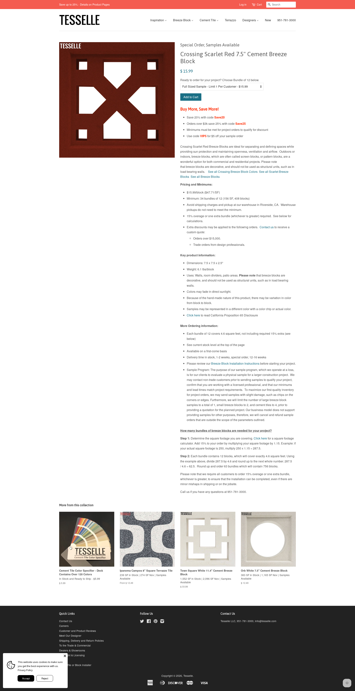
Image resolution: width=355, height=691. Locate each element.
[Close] (65, 656)
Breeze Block (182, 20)
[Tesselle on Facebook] (149, 622)
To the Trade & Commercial (75, 645)
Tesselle (188, 676)
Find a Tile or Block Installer (75, 665)
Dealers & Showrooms (72, 650)
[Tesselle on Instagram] (162, 622)
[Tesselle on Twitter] (142, 622)
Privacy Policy (25, 670)
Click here (193, 315)
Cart (259, 4)
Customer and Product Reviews (77, 631)
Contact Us (65, 621)
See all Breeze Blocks (205, 176)
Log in (242, 4)
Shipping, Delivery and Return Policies (81, 640)
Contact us (267, 227)
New (268, 20)
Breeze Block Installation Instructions (235, 363)
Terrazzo (230, 20)
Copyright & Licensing (72, 655)
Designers (249, 20)
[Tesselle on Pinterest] (155, 622)
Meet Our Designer (70, 635)
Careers (64, 626)
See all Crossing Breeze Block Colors (233, 171)
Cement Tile (208, 20)
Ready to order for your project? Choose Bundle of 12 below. (219, 80)
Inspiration (157, 20)
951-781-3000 (286, 20)
